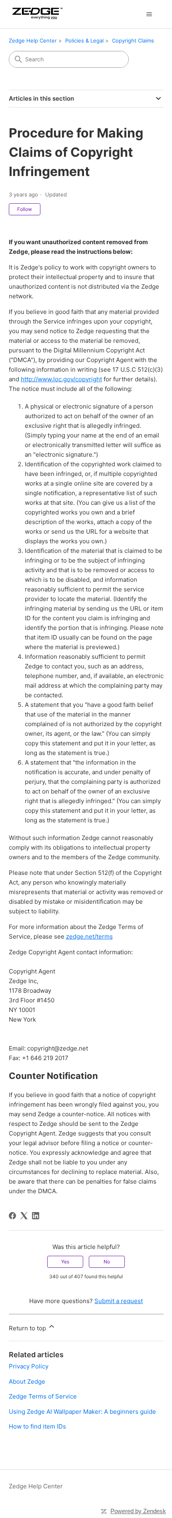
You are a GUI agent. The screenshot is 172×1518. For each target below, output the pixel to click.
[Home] (36, 14)
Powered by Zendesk (138, 1511)
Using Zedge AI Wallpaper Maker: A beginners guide (82, 1411)
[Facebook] (12, 1215)
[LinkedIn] (35, 1215)
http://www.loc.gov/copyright (61, 379)
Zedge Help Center (33, 40)
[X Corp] (24, 1215)
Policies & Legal (84, 40)
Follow (24, 209)
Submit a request (118, 1301)
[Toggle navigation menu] (149, 14)
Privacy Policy (28, 1366)
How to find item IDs (37, 1426)
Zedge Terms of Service (43, 1396)
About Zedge (27, 1381)
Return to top (28, 1328)
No (107, 1262)
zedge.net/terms (89, 936)
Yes (65, 1262)
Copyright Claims (133, 40)
